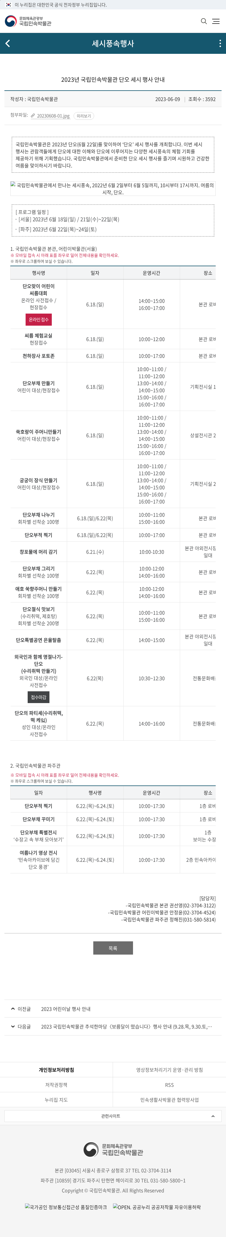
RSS (169, 1084)
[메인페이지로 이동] (27, 21)
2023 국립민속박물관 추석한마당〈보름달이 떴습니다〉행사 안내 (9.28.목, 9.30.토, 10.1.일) (124, 1026)
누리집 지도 (56, 1099)
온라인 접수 (39, 319)
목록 (113, 948)
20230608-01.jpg (53, 115)
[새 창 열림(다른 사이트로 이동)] (154, 1207)
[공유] (220, 43)
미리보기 (84, 116)
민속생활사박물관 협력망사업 (169, 1099)
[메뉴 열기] (216, 21)
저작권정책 (56, 1084)
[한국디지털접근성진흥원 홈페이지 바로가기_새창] (66, 1207)
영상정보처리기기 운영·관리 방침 (169, 1069)
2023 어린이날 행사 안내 (66, 1008)
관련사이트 (110, 1116)
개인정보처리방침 (56, 1069)
